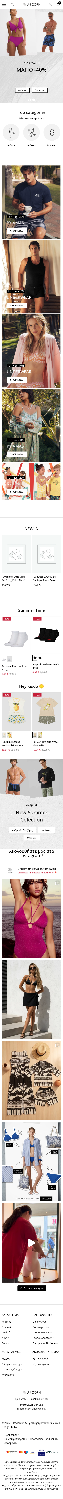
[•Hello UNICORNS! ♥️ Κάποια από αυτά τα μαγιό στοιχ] (31, 918)
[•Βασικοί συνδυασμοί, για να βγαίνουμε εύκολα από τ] (31, 1161)
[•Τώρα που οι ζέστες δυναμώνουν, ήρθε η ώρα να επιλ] (31, 1080)
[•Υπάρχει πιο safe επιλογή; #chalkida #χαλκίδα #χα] (31, 999)
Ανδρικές (40, 90)
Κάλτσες (31, 145)
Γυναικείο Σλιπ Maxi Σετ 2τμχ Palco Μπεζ (13, 578)
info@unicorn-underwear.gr (31, 1408)
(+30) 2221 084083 (31, 1405)
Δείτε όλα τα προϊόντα (31, 118)
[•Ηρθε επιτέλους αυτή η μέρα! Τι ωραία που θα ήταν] (31, 1242)
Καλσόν (11, 145)
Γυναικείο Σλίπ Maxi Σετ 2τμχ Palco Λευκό (44, 578)
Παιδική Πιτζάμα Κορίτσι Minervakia (12, 743)
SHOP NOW (16, 231)
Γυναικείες (23, 90)
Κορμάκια (52, 145)
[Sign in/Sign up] (50, 4)
